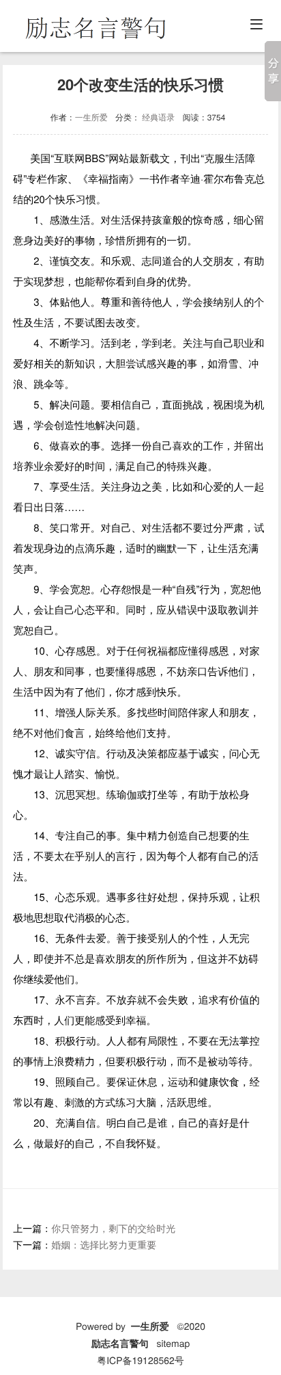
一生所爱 (91, 117)
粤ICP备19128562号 (140, 1360)
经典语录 (158, 117)
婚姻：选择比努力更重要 (103, 1244)
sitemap (173, 1343)
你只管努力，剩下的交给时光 (113, 1228)
